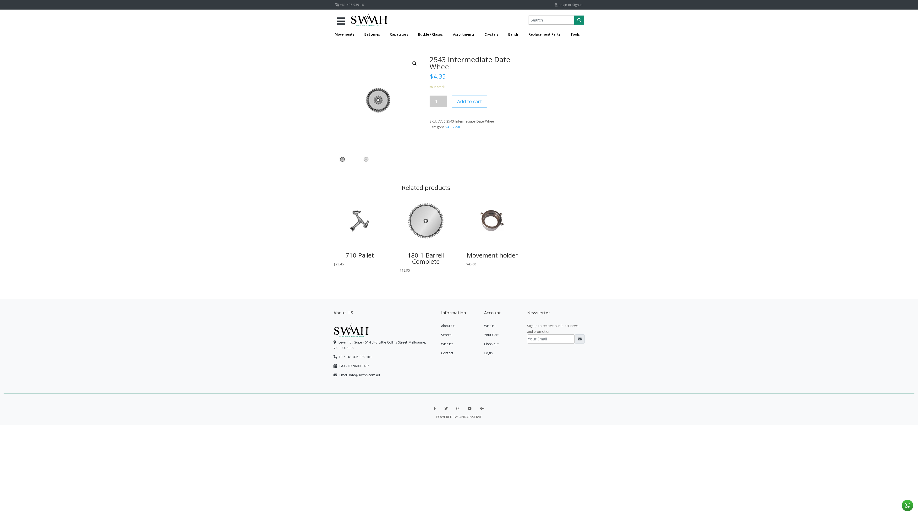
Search (446, 335)
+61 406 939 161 (352, 4)
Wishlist (447, 344)
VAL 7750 (452, 127)
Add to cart (469, 101)
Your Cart (491, 335)
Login (488, 353)
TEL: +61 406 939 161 (355, 357)
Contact (447, 353)
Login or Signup (570, 4)
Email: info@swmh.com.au (359, 375)
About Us (448, 325)
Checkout (491, 344)
